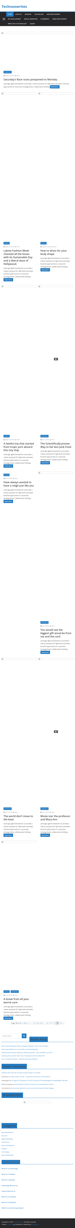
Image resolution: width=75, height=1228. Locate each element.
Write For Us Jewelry (8, 1180)
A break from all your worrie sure (16, 1000)
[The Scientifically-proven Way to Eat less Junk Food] (55, 359)
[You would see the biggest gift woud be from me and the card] (55, 545)
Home (10, 14)
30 (41, 1023)
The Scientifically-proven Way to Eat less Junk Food (55, 445)
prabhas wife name (8, 1073)
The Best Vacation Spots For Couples (28, 1073)
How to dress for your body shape (53, 252)
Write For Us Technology (17, 24)
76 (50, 1023)
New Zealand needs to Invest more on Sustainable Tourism (34, 1084)
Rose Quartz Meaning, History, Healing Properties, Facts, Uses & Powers (25, 1046)
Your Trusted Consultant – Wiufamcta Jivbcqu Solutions (20, 1059)
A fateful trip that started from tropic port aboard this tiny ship (19, 447)
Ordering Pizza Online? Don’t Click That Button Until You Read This (23, 1056)
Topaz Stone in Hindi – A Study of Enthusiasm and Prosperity (30, 1077)
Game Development (59, 19)
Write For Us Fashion (8, 1174)
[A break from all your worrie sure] (19, 914)
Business (28, 14)
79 (60, 1023)
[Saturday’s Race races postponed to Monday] (37, 50)
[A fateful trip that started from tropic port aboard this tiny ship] (19, 359)
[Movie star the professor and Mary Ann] (55, 731)
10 (34, 1023)
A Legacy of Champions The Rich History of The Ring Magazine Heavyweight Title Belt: (40, 1080)
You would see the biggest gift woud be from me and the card (55, 633)
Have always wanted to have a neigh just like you (19, 483)
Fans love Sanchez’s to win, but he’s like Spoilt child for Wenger (33, 1088)
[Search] (24, 1035)
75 (47, 1023)
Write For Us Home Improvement (13, 1208)
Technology (39, 14)
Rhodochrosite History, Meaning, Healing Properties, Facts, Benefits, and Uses (27, 1052)
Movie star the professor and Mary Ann (55, 817)
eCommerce (45, 19)
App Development (14, 19)
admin (18, 75)
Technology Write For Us (10, 1185)
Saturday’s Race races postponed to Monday (30, 79)
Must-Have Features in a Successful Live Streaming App (20, 1049)
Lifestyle (18, 14)
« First (25, 1023)
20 (38, 1023)
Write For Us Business (9, 1202)
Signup (32, 24)
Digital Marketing (31, 19)
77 (54, 1023)
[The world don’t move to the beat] (19, 731)
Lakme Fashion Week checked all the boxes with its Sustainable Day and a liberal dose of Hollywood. (18, 257)
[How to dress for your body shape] (55, 166)
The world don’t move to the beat (18, 817)
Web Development (53, 14)
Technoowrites (14, 6)
